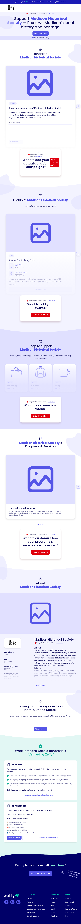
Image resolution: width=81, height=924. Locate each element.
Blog (52, 905)
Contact (67, 905)
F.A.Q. (67, 916)
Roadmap (54, 916)
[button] (74, 8)
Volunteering (31, 912)
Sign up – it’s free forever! (40, 874)
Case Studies (69, 912)
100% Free (54, 898)
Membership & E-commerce (36, 909)
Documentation (70, 902)
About (53, 902)
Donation (30, 898)
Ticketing (30, 902)
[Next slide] (78, 106)
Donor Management (33, 916)
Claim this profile (40, 33)
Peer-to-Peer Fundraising (35, 905)
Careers (53, 912)
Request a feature (71, 909)
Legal (53, 909)
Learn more (51, 13)
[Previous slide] (3, 106)
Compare (68, 898)
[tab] (38, 524)
